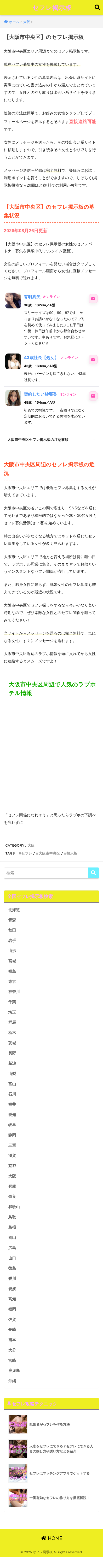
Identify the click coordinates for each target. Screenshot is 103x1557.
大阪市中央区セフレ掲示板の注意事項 (38, 439)
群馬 (12, 1022)
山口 (12, 1258)
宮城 (12, 961)
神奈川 (14, 992)
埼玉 (12, 1012)
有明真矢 (32, 296)
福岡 (12, 1309)
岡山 (12, 1237)
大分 (12, 1350)
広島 (12, 1248)
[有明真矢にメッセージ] (93, 298)
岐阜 (12, 1125)
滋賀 (12, 1155)
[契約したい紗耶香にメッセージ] (93, 396)
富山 (12, 1084)
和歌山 (14, 1207)
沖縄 (12, 1381)
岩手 (12, 940)
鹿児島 (14, 1370)
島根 (12, 1227)
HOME (54, 1538)
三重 (12, 1145)
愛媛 (12, 1289)
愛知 (12, 1115)
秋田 (12, 930)
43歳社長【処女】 (41, 357)
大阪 (31, 845)
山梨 (12, 1074)
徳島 (12, 1268)
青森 (12, 920)
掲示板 (72, 853)
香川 (12, 1278)
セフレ (26, 853)
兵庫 (12, 1186)
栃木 (12, 1033)
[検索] (93, 872)
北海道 (14, 910)
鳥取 (12, 1217)
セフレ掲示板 (52, 7)
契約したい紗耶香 (40, 394)
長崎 (12, 1329)
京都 (12, 1166)
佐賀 (12, 1319)
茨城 (12, 1043)
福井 (12, 1104)
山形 (12, 951)
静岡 (12, 1135)
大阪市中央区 (49, 853)
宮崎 (12, 1360)
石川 (12, 1094)
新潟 (12, 1063)
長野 (12, 1053)
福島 (12, 971)
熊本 (12, 1340)
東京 (12, 981)
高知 (12, 1299)
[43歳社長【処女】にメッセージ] (93, 359)
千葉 (12, 1002)
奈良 (12, 1196)
